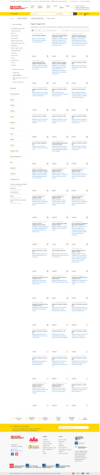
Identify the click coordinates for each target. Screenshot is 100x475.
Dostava (60, 443)
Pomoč (55, 6)
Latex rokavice (14, 38)
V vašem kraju (33, 6)
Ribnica (12, 196)
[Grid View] (32, 30)
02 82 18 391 (81, 6)
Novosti (13, 57)
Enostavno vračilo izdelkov (58, 418)
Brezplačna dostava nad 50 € (32, 418)
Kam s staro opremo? (63, 453)
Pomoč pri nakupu (63, 439)
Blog (44, 451)
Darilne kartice (14, 45)
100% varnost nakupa (18, 418)
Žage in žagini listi (40, 33)
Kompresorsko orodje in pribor (18, 43)
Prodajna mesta (74, 1)
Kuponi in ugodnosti (40, 6)
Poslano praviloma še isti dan (45, 418)
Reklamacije (61, 445)
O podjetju (61, 6)
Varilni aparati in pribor (16, 50)
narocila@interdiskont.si (84, 7)
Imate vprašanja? (85, 418)
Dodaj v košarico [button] (47, 56)
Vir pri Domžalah (14, 192)
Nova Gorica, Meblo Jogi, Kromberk (18, 184)
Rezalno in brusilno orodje (37, 18)
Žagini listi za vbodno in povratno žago (20, 78)
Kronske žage (16, 72)
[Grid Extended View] (34, 30)
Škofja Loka (13, 188)
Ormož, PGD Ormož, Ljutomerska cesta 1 (18, 200)
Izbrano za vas (48, 6)
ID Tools (53, 33)
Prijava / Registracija (85, 1)
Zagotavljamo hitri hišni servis (72, 418)
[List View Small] (39, 30)
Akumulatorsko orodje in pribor (18, 28)
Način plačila (61, 441)
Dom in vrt (13, 33)
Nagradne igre (46, 445)
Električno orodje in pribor (17, 40)
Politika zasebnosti (48, 473)
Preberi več (67, 325)
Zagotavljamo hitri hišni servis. (82, 9)
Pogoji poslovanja (39, 473)
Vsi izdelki (34, 33)
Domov (11, 18)
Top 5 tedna (14, 53)
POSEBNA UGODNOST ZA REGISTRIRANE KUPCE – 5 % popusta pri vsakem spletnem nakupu (30, 1)
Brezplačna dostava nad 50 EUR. (60, 1)
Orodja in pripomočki (22, 18)
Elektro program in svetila (16, 48)
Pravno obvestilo (56, 473)
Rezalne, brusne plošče (18, 82)
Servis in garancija (63, 447)
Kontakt (67, 6)
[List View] (37, 30)
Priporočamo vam (15, 60)
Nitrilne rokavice (14, 35)
